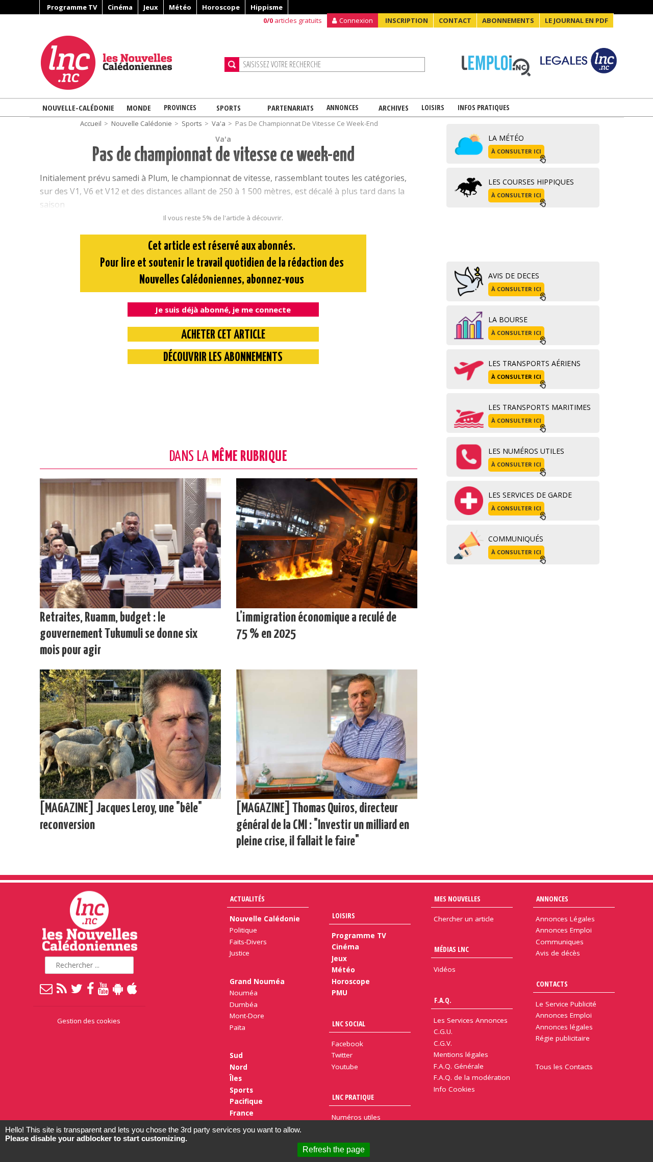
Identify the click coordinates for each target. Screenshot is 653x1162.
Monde (139, 107)
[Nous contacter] (47, 988)
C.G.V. (443, 1043)
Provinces (180, 107)
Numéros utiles (356, 1117)
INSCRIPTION (406, 20)
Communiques (560, 941)
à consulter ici (516, 151)
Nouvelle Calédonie (141, 123)
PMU (339, 992)
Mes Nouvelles (457, 898)
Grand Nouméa (257, 981)
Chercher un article (464, 918)
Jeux (150, 7)
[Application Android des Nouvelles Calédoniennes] (118, 988)
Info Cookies (454, 1089)
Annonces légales (564, 1026)
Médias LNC (451, 949)
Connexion (356, 20)
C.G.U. (443, 1031)
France (242, 1113)
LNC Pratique (353, 1097)
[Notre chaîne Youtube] (104, 988)
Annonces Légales (565, 918)
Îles (236, 1078)
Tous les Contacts (564, 1066)
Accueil (91, 123)
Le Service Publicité (566, 1004)
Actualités (247, 898)
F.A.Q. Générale (459, 1066)
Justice (239, 953)
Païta (237, 1027)
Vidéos (445, 969)
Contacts (552, 984)
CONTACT (455, 20)
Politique (243, 930)
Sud (236, 1055)
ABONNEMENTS (508, 20)
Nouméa (244, 992)
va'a (218, 123)
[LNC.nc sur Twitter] (77, 988)
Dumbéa (244, 1004)
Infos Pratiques (484, 107)
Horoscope (221, 7)
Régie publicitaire (563, 1038)
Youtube (345, 1066)
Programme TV (72, 7)
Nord (238, 1067)
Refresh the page (334, 1149)
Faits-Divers (248, 941)
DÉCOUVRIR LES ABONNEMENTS (223, 358)
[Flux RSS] (62, 988)
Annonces (342, 107)
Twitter (342, 1055)
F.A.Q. (442, 1000)
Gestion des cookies (88, 1020)
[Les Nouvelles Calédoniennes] (128, 63)
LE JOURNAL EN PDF (576, 20)
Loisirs (432, 107)
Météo (180, 7)
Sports (228, 107)
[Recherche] (232, 64)
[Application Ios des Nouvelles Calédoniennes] (132, 988)
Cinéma (120, 7)
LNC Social (348, 1023)
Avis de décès (558, 953)
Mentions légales (461, 1054)
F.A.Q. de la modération (472, 1077)
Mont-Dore (247, 1015)
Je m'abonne (483, 28)
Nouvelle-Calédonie (78, 107)
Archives (394, 107)
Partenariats (290, 107)
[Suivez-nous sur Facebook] (91, 988)
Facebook (347, 1043)
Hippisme (266, 7)
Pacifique (246, 1101)
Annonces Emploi (564, 930)
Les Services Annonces (471, 1020)
